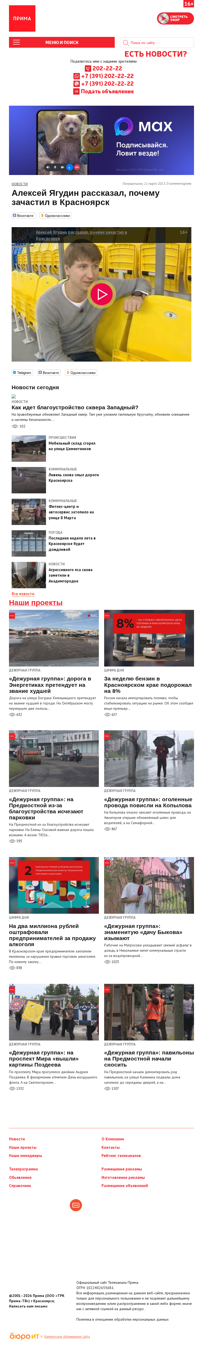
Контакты (111, 1147)
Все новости (23, 593)
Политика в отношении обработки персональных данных (122, 1319)
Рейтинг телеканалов (121, 1155)
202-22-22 (107, 68)
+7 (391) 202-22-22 (107, 75)
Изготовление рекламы (123, 1177)
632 (19, 714)
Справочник (20, 1185)
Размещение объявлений (125, 1185)
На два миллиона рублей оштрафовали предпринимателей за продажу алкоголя (52, 935)
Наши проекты (36, 603)
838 (19, 968)
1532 (20, 1088)
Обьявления (20, 1177)
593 (19, 841)
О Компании (113, 1138)
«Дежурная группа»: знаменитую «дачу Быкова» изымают (143, 932)
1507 (115, 1088)
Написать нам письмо (28, 1306)
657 (114, 714)
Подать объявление (107, 91)
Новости (20, 402)
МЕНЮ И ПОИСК (62, 42)
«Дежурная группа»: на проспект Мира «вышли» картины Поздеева (44, 1058)
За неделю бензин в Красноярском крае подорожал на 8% (148, 684)
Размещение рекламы (122, 1168)
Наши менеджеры (25, 1155)
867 (114, 829)
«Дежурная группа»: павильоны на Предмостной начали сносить (149, 1058)
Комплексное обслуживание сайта (67, 1336)
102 (22, 426)
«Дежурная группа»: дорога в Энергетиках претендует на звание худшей (50, 684)
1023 (115, 962)
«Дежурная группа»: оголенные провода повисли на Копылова (148, 802)
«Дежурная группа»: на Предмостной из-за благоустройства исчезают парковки (46, 808)
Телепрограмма (23, 1168)
